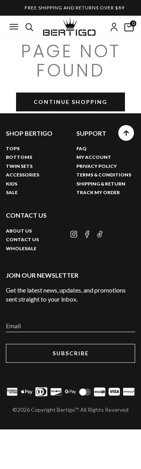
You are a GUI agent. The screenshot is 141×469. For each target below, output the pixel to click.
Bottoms (19, 157)
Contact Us (22, 239)
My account (93, 157)
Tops (13, 148)
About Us (19, 231)
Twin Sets (19, 166)
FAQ (81, 148)
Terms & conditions (103, 175)
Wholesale (21, 248)
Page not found (71, 61)
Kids (11, 184)
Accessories (22, 175)
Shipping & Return (100, 184)
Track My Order (98, 192)
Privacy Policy (96, 166)
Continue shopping (70, 101)
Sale (12, 192)
